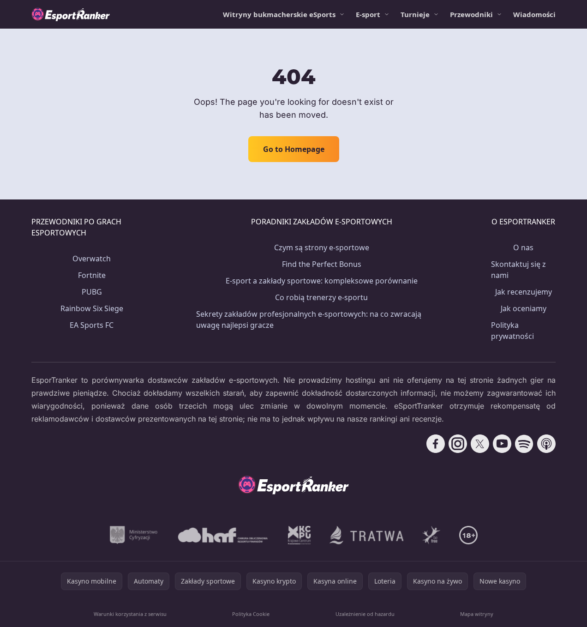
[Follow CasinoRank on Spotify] (524, 443)
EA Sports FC (92, 325)
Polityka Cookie (251, 613)
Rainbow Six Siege (91, 308)
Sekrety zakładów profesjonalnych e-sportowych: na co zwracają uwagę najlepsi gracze (308, 319)
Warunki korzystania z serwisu (130, 613)
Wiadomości (534, 14)
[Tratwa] (366, 535)
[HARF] (223, 535)
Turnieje (415, 14)
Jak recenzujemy (523, 292)
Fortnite (92, 275)
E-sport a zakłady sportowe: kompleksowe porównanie (322, 281)
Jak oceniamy (523, 308)
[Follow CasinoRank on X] (480, 443)
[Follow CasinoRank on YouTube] (502, 443)
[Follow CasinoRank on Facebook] (435, 443)
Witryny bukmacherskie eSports (279, 14)
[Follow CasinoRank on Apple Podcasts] (546, 443)
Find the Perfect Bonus (321, 264)
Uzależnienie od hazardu (365, 613)
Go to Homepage (293, 149)
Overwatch (91, 258)
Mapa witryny (476, 613)
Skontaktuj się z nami (518, 269)
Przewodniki (471, 14)
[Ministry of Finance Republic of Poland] (133, 535)
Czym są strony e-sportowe (321, 247)
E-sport (368, 14)
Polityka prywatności (512, 330)
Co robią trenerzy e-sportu (321, 297)
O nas (523, 247)
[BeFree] (431, 535)
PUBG (92, 292)
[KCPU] (299, 535)
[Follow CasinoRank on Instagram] (458, 443)
